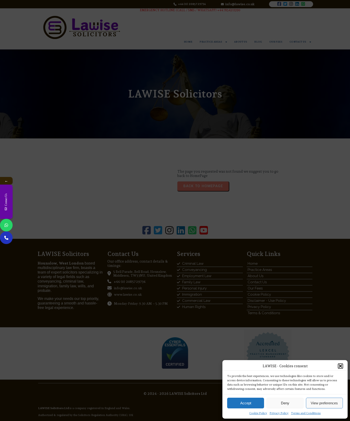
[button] (340, 366)
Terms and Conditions (306, 413)
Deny (285, 403)
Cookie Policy (258, 413)
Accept (245, 403)
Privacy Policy (279, 413)
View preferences (324, 403)
